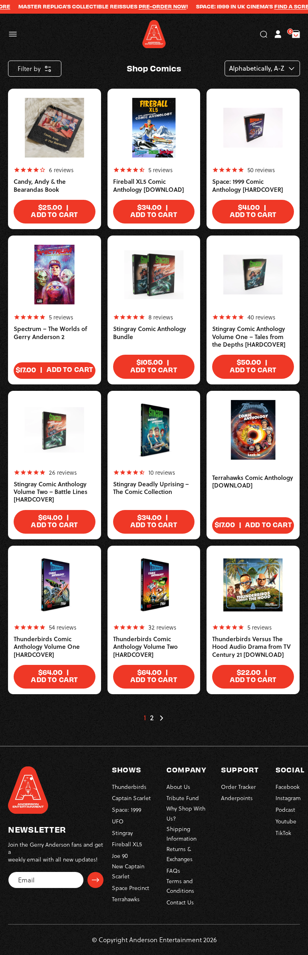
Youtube (286, 821)
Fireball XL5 (127, 844)
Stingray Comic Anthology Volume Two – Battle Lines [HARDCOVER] (50, 492)
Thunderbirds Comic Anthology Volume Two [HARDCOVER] (145, 646)
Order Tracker (238, 786)
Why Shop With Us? (185, 813)
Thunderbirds (129, 786)
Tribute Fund (182, 798)
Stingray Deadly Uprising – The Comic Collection (151, 488)
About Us (178, 786)
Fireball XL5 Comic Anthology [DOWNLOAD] (148, 185)
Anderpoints (237, 798)
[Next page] (161, 717)
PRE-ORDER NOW (154, 6)
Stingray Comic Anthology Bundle (149, 333)
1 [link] (145, 717)
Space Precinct (130, 888)
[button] (13, 34)
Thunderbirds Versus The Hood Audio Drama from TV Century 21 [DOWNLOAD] (251, 646)
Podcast (285, 809)
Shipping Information (181, 834)
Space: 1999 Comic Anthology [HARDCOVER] (247, 185)
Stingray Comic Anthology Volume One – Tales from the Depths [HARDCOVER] (249, 336)
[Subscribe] (95, 880)
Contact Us (180, 902)
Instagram (288, 798)
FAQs (173, 870)
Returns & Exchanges (179, 854)
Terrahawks (126, 899)
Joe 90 (120, 855)
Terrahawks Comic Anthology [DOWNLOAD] (252, 482)
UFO (118, 821)
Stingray (122, 833)
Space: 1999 (126, 809)
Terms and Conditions (180, 886)
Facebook (288, 786)
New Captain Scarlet (128, 871)
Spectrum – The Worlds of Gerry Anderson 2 (50, 333)
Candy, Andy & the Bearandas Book (40, 185)
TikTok (283, 833)
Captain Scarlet (131, 798)
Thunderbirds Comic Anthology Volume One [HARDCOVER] (47, 646)
